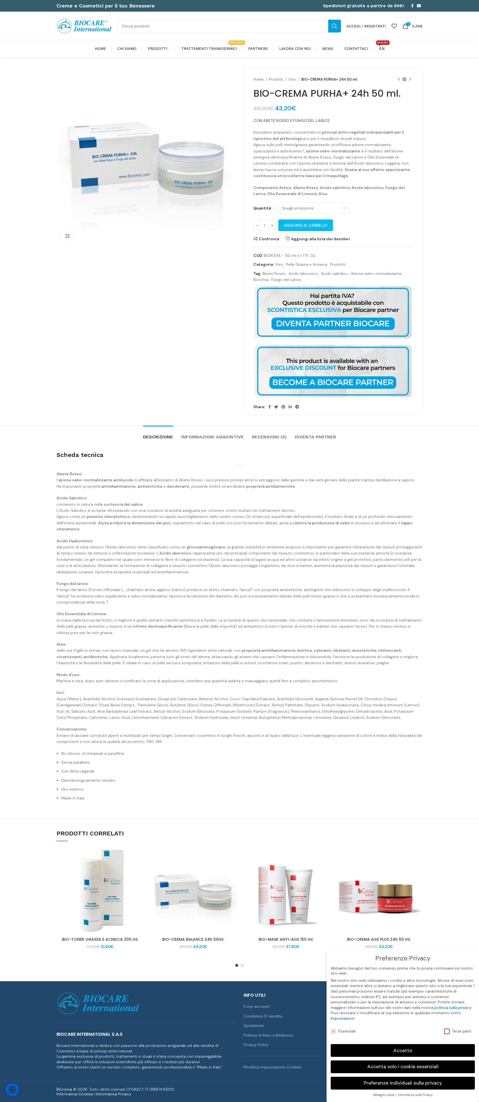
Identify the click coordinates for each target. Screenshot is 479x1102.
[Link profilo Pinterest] (283, 406)
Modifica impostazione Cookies (272, 1067)
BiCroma (64, 1089)
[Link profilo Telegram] (297, 406)
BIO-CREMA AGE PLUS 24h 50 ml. (379, 939)
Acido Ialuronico (303, 273)
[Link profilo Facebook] (412, 5)
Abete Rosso (274, 273)
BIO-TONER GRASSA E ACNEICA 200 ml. (100, 939)
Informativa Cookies (75, 1093)
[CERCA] (334, 26)
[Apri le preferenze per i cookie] (12, 1095)
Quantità (262, 208)
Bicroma (260, 279)
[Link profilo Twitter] (276, 406)
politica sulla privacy (452, 1007)
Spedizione (254, 1025)
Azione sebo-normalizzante (376, 273)
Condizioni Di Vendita (263, 1016)
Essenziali (347, 1031)
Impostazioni (342, 1018)
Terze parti (461, 1031)
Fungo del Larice (286, 279)
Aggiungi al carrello (305, 225)
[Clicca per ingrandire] (68, 236)
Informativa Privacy (113, 1093)
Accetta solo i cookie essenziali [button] (403, 1066)
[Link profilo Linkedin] (290, 406)
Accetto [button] (402, 1050)
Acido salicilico (334, 273)
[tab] (158, 434)
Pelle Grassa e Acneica (306, 264)
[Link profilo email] (418, 5)
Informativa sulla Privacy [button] (415, 1095)
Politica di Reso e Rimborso (268, 1035)
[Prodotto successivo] (410, 79)
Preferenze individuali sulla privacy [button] (403, 1083)
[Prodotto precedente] (399, 79)
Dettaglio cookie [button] (384, 1095)
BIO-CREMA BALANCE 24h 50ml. (193, 939)
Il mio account (257, 1006)
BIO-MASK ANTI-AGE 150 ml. (286, 939)
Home (258, 79)
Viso (292, 79)
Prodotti (276, 79)
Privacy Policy (256, 1044)
